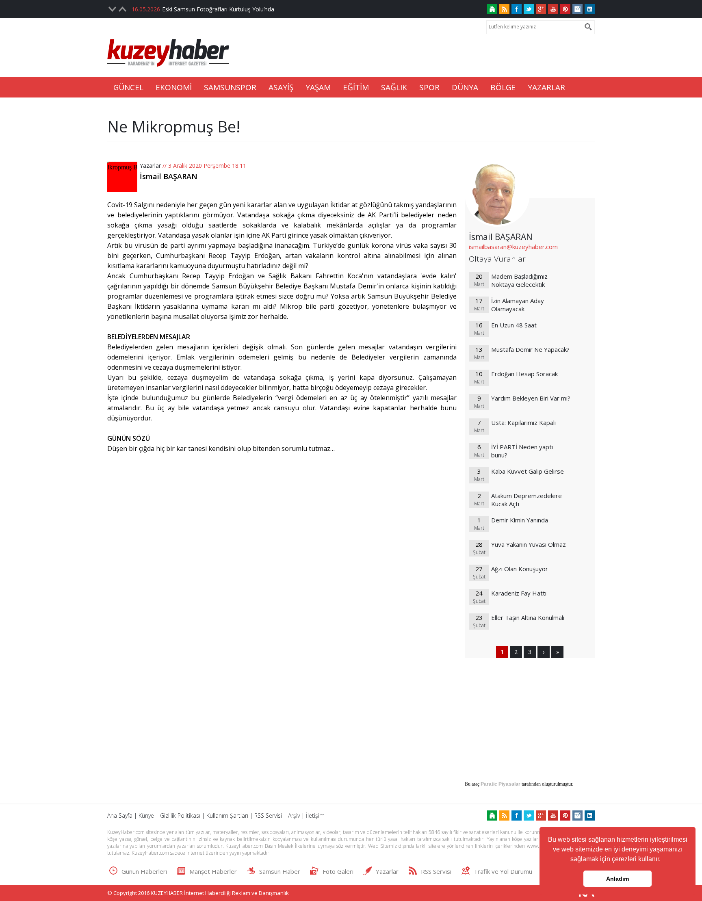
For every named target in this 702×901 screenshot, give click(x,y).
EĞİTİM (356, 87)
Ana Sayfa (119, 815)
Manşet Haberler (213, 871)
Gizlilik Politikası (180, 815)
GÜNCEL (128, 87)
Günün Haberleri (144, 871)
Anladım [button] (617, 878)
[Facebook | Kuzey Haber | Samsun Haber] (516, 9)
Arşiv (294, 815)
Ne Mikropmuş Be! (173, 126)
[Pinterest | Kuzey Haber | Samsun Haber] (565, 9)
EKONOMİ (174, 87)
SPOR (429, 87)
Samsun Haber (279, 871)
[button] (663, 860)
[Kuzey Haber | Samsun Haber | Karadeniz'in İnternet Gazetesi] (492, 9)
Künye (146, 815)
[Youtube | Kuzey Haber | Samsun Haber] (553, 9)
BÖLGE (503, 87)
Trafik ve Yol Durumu (503, 871)
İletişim (315, 815)
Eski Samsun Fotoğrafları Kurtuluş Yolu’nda (218, 9)
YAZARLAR (546, 87)
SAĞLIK (394, 87)
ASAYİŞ (281, 87)
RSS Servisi (268, 815)
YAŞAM (318, 87)
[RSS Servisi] (504, 9)
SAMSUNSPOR (230, 87)
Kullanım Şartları (227, 815)
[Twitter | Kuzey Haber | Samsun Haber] (529, 9)
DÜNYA (465, 87)
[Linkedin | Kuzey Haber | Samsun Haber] (590, 9)
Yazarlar (150, 165)
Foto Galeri (338, 871)
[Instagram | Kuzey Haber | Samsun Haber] (577, 9)
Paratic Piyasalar (500, 784)
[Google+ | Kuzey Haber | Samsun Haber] (541, 9)
